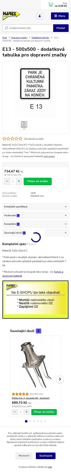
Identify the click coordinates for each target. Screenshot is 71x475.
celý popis (49, 156)
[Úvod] (16, 16)
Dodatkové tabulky (40, 37)
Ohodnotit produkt (34, 138)
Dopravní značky (19, 37)
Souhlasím (45, 455)
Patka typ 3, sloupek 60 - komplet (31, 398)
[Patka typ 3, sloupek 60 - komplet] (35, 364)
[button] (26, 421)
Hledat (60, 28)
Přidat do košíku (37, 181)
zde (50, 467)
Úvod (4, 37)
